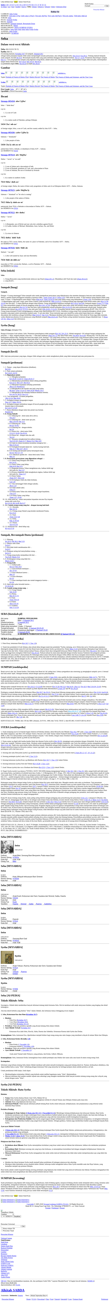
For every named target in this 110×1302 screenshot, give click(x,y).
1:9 (29, 1039)
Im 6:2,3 (8, 553)
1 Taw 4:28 (88, 732)
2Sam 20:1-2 (49, 279)
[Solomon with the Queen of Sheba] (55, 73)
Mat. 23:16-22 (95, 1187)
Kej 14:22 (22, 62)
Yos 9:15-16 (13, 524)
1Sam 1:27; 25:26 (15, 497)
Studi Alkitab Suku (7, 1261)
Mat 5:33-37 (37, 315)
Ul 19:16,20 (9, 586)
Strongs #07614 (8, 155)
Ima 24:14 (30, 62)
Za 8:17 (7, 545)
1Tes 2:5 (12, 490)
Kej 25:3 (42, 767)
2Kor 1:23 (10, 319)
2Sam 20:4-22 (82, 279)
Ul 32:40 (39, 687)
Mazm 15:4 (30, 441)
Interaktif (64, 1299)
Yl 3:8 (76, 804)
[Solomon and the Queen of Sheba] (24, 82)
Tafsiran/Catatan (6, 1238)
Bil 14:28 (16, 503)
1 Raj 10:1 (70, 771)
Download (41, 1299)
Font (51, 1299)
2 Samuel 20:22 (24, 632)
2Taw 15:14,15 (21, 390)
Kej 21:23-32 (67, 307)
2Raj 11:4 (12, 387)
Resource (4, 1254)
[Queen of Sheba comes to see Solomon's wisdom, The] (50, 82)
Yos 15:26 (74, 734)
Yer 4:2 (11, 437)
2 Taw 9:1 (80, 771)
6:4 (91, 696)
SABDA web (5, 1263)
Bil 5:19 (19, 383)
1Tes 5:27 (12, 493)
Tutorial (57, 1299)
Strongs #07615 (8, 190)
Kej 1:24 (38, 711)
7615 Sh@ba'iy (55, 16)
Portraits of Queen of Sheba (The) (17, 77)
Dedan (15, 974)
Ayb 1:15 (84, 798)
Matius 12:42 (10, 1136)
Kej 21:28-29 (102, 736)
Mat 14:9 (38, 441)
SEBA (15, 25)
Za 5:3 (11, 578)
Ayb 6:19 (105, 802)
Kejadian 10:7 (20, 54)
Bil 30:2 (12, 390)
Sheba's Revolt (35, 77)
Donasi (62, 1208)
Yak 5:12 (45, 315)
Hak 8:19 (40, 299)
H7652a (16, 857)
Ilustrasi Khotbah (6, 1248)
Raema (39, 904)
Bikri (14, 861)
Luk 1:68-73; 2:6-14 (79, 715)
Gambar (3, 1252)
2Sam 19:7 (13, 478)
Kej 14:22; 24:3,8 (11, 373)
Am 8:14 (104, 692)
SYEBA (30, 27)
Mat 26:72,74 (14, 596)
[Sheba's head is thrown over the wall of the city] (7, 73)
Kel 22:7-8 (23, 307)
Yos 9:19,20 (13, 441)
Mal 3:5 (12, 456)
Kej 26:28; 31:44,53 (16, 379)
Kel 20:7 (40, 692)
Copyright (30, 1204)
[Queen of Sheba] (28, 73)
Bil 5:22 (63, 687)
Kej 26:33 (36, 63)
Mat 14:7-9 (13, 509)
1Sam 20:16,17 (29, 379)
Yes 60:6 (76, 335)
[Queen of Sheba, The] (29, 82)
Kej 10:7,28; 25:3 (61, 333)
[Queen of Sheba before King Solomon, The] (23, 73)
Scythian (4, 7)
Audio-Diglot (5, 1277)
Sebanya (41, 7)
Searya (23, 7)
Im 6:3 (11, 425)
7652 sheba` (67, 16)
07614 (16, 208)
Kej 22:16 (8, 503)
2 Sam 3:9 (61, 688)
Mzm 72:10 (74, 649)
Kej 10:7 (25, 643)
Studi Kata (4, 1242)
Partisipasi (55, 1208)
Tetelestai (4, 1260)
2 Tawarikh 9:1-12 (48, 1113)
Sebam (34, 7)
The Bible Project (7, 1258)
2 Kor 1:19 (89, 713)
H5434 (15, 898)
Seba (16, 2)
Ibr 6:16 (19, 58)
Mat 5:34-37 (29, 704)
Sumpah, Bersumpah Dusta (25, 24)
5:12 (50, 1190)
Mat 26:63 (17, 398)
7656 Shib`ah (80, 16)
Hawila (15, 904)
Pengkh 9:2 (9, 412)
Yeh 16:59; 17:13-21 (50, 309)
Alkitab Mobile (6, 1267)
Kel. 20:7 (56, 1187)
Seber (53, 7)
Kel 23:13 (76, 56)
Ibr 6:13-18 (49, 709)
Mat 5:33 (21, 541)
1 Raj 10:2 (49, 802)
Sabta (31, 904)
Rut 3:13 (20, 466)
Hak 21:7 (12, 449)
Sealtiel (17, 7)
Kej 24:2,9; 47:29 (11, 408)
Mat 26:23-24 (52, 317)
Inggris (20, 1295)
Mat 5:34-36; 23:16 (94, 687)
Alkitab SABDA (12, 1290)
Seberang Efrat (61, 7)
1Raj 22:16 (9, 398)
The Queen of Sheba (47, 77)
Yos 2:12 (25, 394)
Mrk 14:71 (93, 677)
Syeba (15, 14)
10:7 (34, 786)
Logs (70, 1299)
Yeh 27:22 (57, 802)
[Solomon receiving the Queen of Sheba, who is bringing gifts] (44, 73)
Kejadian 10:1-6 (22, 1024)
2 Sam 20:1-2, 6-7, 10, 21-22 (84, 753)
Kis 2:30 (100, 715)
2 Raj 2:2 (77, 687)
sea (9, 7)
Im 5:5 (84, 696)
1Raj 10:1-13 (53, 335)
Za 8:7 (17, 425)
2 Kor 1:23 (101, 704)
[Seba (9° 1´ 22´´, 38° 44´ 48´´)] (14, 89)
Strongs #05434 (8, 101)
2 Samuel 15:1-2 (67, 634)
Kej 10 (18, 788)
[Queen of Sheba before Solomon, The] (34, 73)
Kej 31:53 (12, 462)
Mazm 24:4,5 (9, 561)
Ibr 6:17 (22, 503)
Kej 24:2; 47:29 (44, 305)
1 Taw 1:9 (32, 643)
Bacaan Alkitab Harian (8, 1256)
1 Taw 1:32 (50, 767)
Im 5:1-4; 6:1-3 (44, 696)
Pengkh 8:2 (21, 387)
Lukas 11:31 (20, 1136)
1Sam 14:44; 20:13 (49, 297)
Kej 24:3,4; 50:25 (15, 394)
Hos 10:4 (18, 567)
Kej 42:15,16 (9, 528)
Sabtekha (47, 904)
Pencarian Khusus (7, 1234)
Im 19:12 (19, 309)
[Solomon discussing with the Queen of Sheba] (39, 73)
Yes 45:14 (22, 63)
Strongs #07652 (8, 212)
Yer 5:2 (11, 567)
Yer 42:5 (84, 687)
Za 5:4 (11, 582)
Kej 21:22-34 (5, 745)
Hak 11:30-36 (14, 521)
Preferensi (104, 1299)
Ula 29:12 (83, 56)
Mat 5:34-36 (13, 421)
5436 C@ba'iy (28, 16)
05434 (16, 151)
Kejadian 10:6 (22, 1022)
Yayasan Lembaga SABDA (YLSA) (56, 1204)
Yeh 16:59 (12, 592)
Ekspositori (4, 1250)
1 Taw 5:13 (33, 756)
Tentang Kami (77, 1299)
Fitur (47, 1299)
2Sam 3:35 (60, 297)
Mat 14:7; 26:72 (22, 449)
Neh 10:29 (30, 390)
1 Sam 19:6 (53, 677)
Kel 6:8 (81, 303)
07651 (16, 244)
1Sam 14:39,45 (49, 299)
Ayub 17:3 (100, 303)
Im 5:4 (11, 429)
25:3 (10, 786)
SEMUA (91, 1281)
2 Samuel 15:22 (42, 630)
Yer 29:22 (74, 688)
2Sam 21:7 (22, 441)
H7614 (15, 921)
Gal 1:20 (12, 482)
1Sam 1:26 (87, 299)
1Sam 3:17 (22, 474)
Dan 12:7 (8, 402)
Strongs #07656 (8, 248)
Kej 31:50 (56, 687)
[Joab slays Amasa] (13, 82)
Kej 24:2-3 (31, 687)
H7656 (15, 989)
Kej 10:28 (36, 764)
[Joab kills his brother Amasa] (13, 73)
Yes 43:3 (93, 651)
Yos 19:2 (73, 732)
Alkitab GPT (5, 1273)
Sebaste (47, 7)
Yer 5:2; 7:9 (19, 453)
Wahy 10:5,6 (16, 402)
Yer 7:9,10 (13, 570)
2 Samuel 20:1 (28, 620)
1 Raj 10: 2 (88, 800)
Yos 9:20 (8, 557)
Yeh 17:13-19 (14, 607)
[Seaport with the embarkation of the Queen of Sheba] (19, 82)
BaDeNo (4, 1271)
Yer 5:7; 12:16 (79, 58)
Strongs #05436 (8, 132)
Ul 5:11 (25, 309)
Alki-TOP (4, 1275)
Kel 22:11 (12, 383)
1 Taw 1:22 (45, 764)
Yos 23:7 (12, 418)
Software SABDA (7, 1265)
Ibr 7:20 (19, 717)
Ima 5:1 (3, 60)
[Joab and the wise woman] (18, 73)
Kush (15, 902)
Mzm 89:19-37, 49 (74, 711)
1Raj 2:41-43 (13, 604)
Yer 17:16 (55, 694)
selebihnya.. (62, 73)
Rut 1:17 (22, 470)
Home (28, 1299)
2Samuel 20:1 (38, 54)
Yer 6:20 (82, 335)
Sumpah (9, 20)
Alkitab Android (6, 1269)
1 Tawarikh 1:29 (28, 1046)
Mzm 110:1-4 (12, 713)
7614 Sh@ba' (41, 16)
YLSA (18, 1285)
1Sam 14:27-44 (14, 517)
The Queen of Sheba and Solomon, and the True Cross (74, 77)
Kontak (47, 1208)
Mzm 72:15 (96, 800)
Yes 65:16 (23, 433)
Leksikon (4, 1244)
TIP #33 (3, 1281)
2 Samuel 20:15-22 (36, 628)
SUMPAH (22, 27)
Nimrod (23, 904)
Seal (12, 7)
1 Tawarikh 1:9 (24, 1044)
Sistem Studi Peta (7, 1246)
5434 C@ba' (15, 16)
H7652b (16, 879)
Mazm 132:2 (39, 390)
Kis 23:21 (12, 513)
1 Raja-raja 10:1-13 (33, 1113)
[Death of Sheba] (8, 82)
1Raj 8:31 (37, 62)
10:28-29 (99, 786)
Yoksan (15, 972)
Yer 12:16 (97, 692)
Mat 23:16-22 (56, 301)
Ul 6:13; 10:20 (14, 433)
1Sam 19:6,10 (14, 600)
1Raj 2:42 (21, 478)
